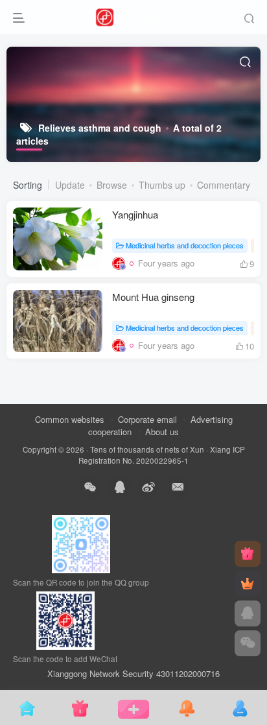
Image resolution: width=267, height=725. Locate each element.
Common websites (69, 419)
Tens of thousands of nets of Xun (147, 449)
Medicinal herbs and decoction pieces (185, 245)
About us (162, 431)
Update (70, 184)
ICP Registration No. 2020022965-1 (161, 455)
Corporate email (147, 419)
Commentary (223, 184)
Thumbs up (162, 184)
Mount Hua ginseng (153, 296)
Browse (112, 184)
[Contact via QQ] (248, 613)
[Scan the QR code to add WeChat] (248, 643)
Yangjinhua (135, 214)
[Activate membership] (248, 584)
